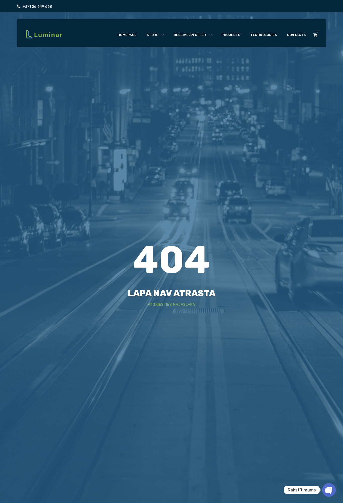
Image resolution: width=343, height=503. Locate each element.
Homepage (127, 35)
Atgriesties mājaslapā (171, 305)
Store (152, 35)
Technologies (263, 35)
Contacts (296, 35)
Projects (230, 35)
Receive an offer (190, 35)
